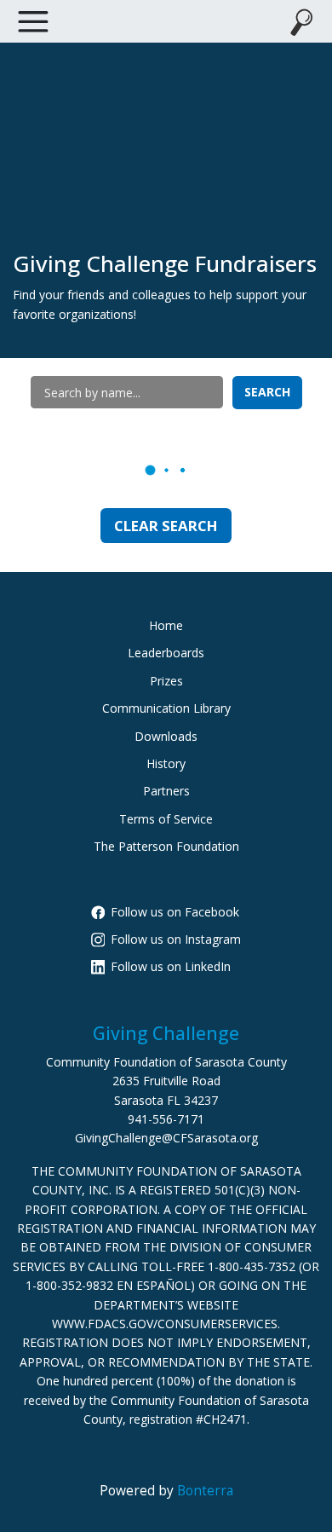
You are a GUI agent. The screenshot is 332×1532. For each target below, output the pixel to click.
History (166, 763)
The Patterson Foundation (166, 846)
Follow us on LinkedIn (171, 966)
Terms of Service (166, 819)
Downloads (166, 736)
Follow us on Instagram (176, 939)
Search (267, 392)
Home (166, 625)
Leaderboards (166, 653)
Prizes (166, 681)
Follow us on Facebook (175, 912)
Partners (166, 791)
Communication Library (166, 708)
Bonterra (205, 1491)
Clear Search (166, 525)
